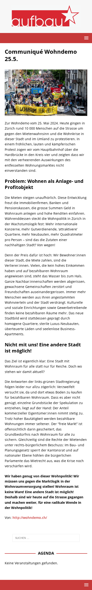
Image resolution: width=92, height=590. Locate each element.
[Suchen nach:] (46, 538)
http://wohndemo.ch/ (30, 517)
